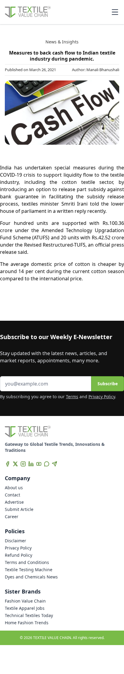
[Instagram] (23, 464)
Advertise (14, 502)
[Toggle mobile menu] (115, 12)
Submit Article (19, 509)
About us (14, 487)
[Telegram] (54, 464)
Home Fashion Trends (26, 622)
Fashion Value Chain (25, 601)
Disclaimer (15, 540)
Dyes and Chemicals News (31, 577)
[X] (15, 464)
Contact (12, 495)
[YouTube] (39, 464)
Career (11, 516)
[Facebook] (7, 464)
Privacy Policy (101, 396)
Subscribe (108, 383)
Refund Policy (18, 555)
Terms (72, 396)
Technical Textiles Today (29, 615)
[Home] (28, 12)
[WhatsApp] (46, 464)
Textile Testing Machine (28, 569)
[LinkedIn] (31, 464)
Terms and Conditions (27, 562)
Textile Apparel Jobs (25, 608)
